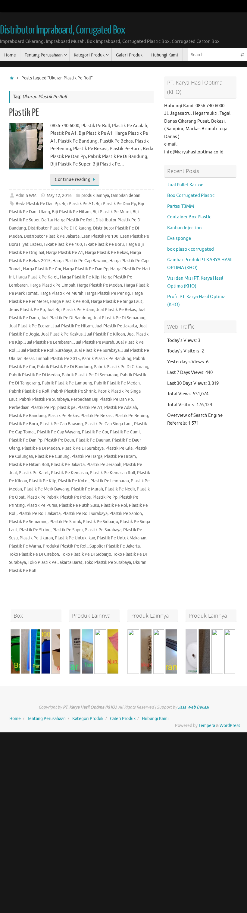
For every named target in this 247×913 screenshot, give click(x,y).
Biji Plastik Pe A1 (77, 203)
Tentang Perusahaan (46, 718)
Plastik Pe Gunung (52, 456)
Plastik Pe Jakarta (68, 464)
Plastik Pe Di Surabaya (83, 448)
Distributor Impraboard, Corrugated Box (62, 30)
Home (15, 718)
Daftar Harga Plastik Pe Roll (67, 220)
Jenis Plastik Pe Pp (27, 309)
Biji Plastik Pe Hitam (71, 211)
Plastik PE (24, 112)
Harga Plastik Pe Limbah (52, 285)
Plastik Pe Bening (131, 415)
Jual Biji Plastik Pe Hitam (70, 309)
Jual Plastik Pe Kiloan (104, 334)
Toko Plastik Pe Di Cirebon (34, 554)
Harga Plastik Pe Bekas (106, 252)
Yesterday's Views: (186, 362)
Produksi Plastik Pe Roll (65, 546)
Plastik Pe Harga (86, 456)
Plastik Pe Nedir (120, 489)
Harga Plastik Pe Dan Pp (85, 269)
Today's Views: (182, 340)
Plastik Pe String (35, 529)
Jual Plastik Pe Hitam (72, 326)
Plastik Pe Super (67, 529)
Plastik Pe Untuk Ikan (75, 538)
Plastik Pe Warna (25, 546)
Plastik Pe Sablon (125, 513)
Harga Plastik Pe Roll (69, 301)
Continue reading (72, 179)
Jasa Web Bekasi (193, 707)
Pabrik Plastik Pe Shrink (73, 391)
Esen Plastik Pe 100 (99, 236)
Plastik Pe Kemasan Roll (112, 472)
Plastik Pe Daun (59, 440)
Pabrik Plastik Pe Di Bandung (64, 366)
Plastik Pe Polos (75, 497)
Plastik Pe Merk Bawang (46, 489)
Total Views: (180, 394)
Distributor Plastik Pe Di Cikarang (59, 228)
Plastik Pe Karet (34, 472)
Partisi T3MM (180, 206)
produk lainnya (95, 195)
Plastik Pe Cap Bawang (61, 423)
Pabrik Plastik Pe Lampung (67, 383)
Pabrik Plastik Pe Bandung (106, 358)
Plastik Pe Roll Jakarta (39, 513)
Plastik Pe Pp (104, 497)
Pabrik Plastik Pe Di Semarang (90, 375)
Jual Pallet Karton (185, 185)
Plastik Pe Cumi (125, 432)
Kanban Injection (184, 228)
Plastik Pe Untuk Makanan (121, 538)
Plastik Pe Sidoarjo (100, 521)
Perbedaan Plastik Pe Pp (32, 407)
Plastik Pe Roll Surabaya (85, 513)
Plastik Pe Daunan (93, 440)
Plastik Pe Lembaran (109, 481)
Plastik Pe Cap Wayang (58, 432)
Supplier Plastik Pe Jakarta (114, 546)
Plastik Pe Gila (119, 448)
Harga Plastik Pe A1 (64, 252)
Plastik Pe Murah (87, 489)
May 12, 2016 (59, 195)
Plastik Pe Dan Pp (25, 440)
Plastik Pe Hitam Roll (29, 464)
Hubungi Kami (155, 718)
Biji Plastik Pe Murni (111, 211)
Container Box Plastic (189, 217)
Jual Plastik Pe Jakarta (116, 326)
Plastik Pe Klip (42, 481)
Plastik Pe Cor (95, 432)
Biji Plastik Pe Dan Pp (115, 203)
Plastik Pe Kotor (73, 481)
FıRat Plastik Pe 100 (63, 244)
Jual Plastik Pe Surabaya (97, 350)
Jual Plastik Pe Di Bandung (66, 317)
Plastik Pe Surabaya (103, 529)
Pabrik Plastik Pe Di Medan (34, 375)
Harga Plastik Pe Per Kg (107, 293)
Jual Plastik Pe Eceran (30, 326)
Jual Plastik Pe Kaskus (62, 334)
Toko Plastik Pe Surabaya (107, 562)
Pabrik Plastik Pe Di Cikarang (121, 366)
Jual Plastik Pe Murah (93, 342)
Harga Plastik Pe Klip (79, 277)
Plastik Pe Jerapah (103, 464)
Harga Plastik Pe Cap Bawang (80, 260)
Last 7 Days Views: (186, 372)
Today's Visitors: (184, 351)
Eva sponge (179, 238)
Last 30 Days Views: (187, 383)
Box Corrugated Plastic (190, 195)
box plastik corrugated (190, 249)
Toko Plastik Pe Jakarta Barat (55, 562)
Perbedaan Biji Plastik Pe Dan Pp (102, 399)
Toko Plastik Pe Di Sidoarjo (86, 554)
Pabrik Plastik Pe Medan (117, 383)
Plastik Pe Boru (23, 423)
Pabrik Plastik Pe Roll (29, 391)
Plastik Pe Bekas (63, 415)
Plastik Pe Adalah (120, 407)
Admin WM (26, 195)
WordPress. (230, 725)
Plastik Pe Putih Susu (79, 505)
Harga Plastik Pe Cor (42, 269)
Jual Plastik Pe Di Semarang (119, 317)
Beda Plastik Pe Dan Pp (38, 203)
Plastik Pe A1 (89, 407)
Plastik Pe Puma (42, 505)
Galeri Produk (123, 718)
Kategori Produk (87, 718)
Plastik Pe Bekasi (96, 415)
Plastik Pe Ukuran (36, 538)
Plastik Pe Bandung (27, 415)
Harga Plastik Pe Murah (61, 293)
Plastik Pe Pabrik (42, 497)
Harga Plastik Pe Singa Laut (116, 301)
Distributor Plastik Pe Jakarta (52, 236)
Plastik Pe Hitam (120, 456)
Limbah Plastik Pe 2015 (58, 358)
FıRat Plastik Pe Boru (104, 244)
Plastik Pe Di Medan (41, 448)
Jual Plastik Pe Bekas (116, 309)
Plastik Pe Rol (114, 505)
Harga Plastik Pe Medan (99, 285)
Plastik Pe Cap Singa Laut (108, 423)
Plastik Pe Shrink (65, 521)
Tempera (207, 725)
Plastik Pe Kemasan (69, 472)
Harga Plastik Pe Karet (37, 277)
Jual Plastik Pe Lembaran (48, 342)
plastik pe (66, 407)
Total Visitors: (181, 405)
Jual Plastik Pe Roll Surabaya (45, 350)
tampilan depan (125, 195)
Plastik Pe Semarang (28, 521)
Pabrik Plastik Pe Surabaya (44, 399)
